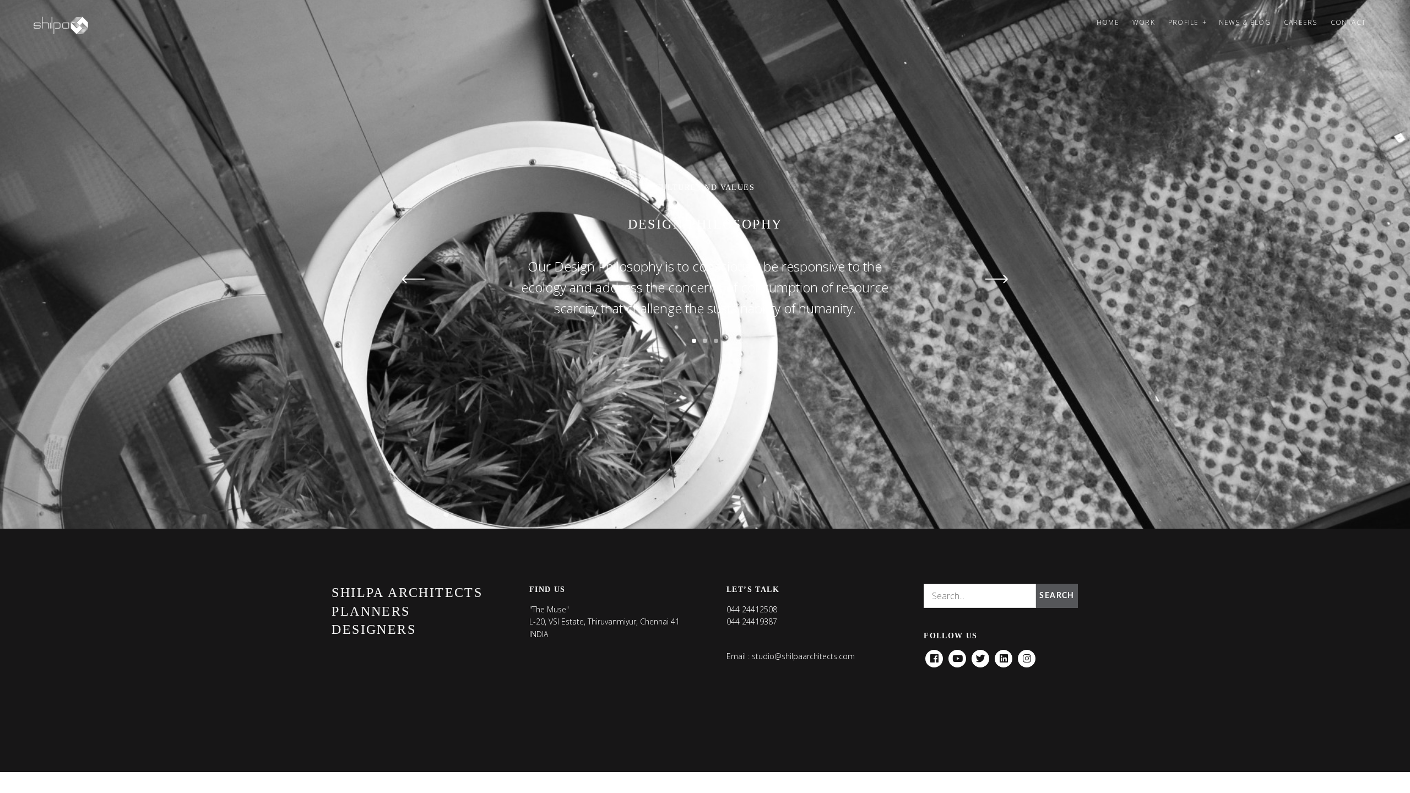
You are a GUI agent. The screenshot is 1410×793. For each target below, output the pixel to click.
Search (1056, 596)
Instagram (1026, 655)
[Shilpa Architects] (67, 25)
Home (1108, 22)
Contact (1348, 22)
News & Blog (1245, 22)
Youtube (957, 655)
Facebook (934, 655)
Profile (1183, 22)
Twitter (980, 655)
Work (1143, 22)
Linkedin (1003, 655)
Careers (1300, 22)
